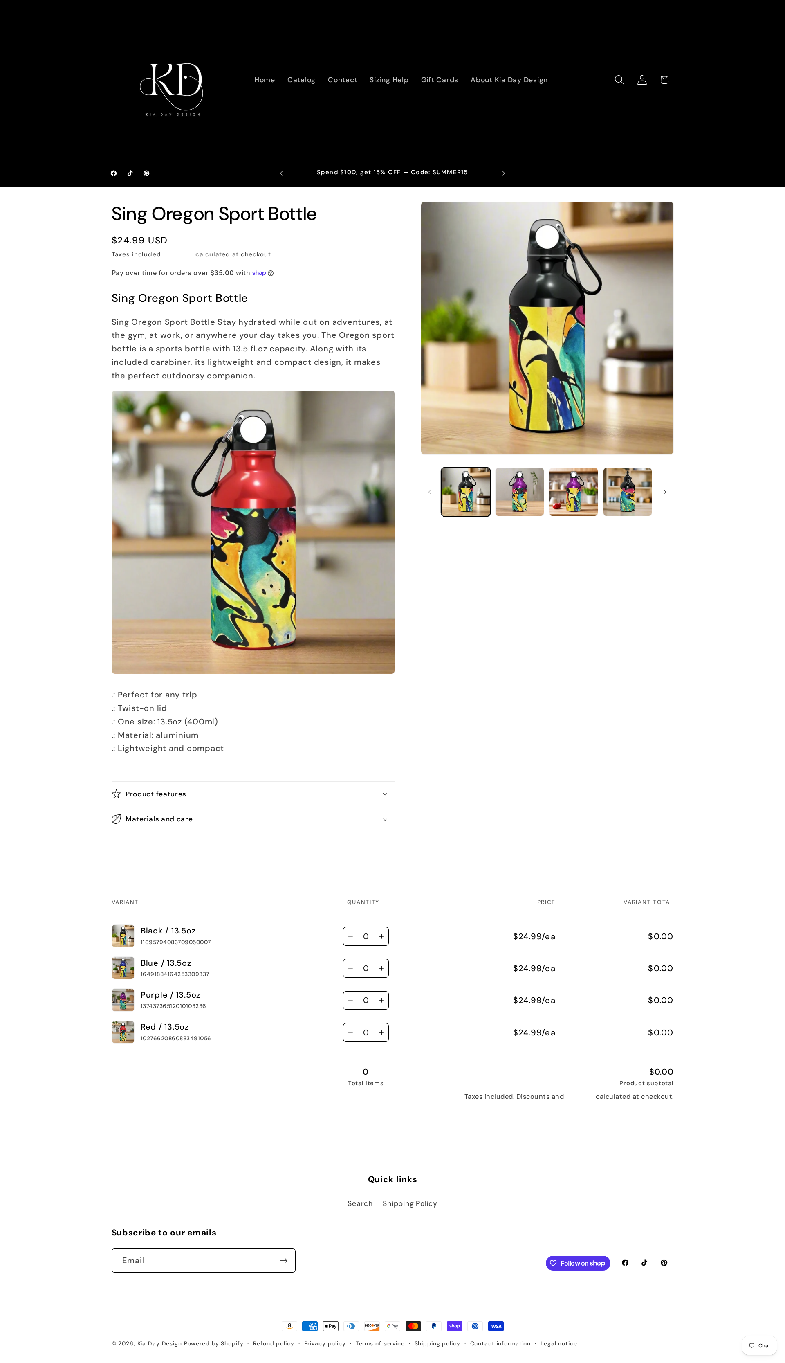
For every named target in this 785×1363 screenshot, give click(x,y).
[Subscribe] (284, 1260)
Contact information (500, 1343)
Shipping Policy (410, 1203)
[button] (619, 80)
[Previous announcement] (281, 173)
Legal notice (559, 1343)
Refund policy (273, 1343)
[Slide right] (665, 492)
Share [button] (130, 850)
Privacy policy (325, 1343)
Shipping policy (437, 1343)
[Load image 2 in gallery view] (519, 492)
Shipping (179, 254)
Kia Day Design (159, 1343)
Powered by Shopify (214, 1343)
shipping (580, 1096)
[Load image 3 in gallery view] (573, 492)
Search (360, 1203)
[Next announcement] (504, 173)
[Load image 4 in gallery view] (627, 492)
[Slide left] (430, 492)
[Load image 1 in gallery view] (465, 492)
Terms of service (380, 1343)
